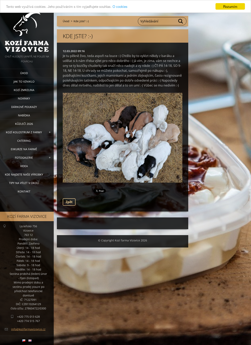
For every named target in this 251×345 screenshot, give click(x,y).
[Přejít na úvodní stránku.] (27, 27)
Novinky (24, 98)
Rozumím (230, 6)
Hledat (180, 21)
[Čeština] (23, 340)
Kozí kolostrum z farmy (24, 132)
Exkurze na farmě (24, 149)
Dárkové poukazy (24, 107)
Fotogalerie (24, 157)
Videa (24, 166)
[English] (30, 340)
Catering (24, 141)
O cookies (120, 6)
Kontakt (24, 191)
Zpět (69, 202)
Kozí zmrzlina (24, 90)
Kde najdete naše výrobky (24, 174)
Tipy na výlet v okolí (24, 183)
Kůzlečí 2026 (24, 124)
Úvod (24, 73)
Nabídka (24, 115)
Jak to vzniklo (24, 81)
